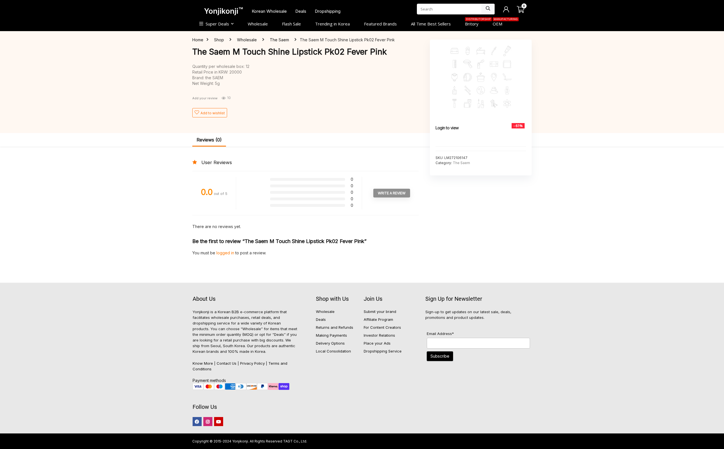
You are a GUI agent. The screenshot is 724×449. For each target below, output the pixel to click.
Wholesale (258, 24)
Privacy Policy (252, 363)
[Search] (488, 9)
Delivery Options (330, 343)
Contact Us (226, 363)
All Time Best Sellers (431, 24)
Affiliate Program (378, 319)
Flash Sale (291, 24)
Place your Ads (377, 343)
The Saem (279, 39)
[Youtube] (218, 421)
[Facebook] (197, 421)
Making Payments (331, 335)
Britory (475, 23)
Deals (300, 11)
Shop (219, 39)
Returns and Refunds (334, 327)
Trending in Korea (332, 24)
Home (197, 39)
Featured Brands (380, 24)
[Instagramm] (207, 421)
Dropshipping (328, 11)
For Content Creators (382, 327)
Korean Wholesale (269, 11)
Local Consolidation (333, 351)
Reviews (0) (209, 140)
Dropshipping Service (383, 351)
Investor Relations (379, 335)
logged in (225, 252)
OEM (501, 23)
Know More (203, 363)
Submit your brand (380, 311)
